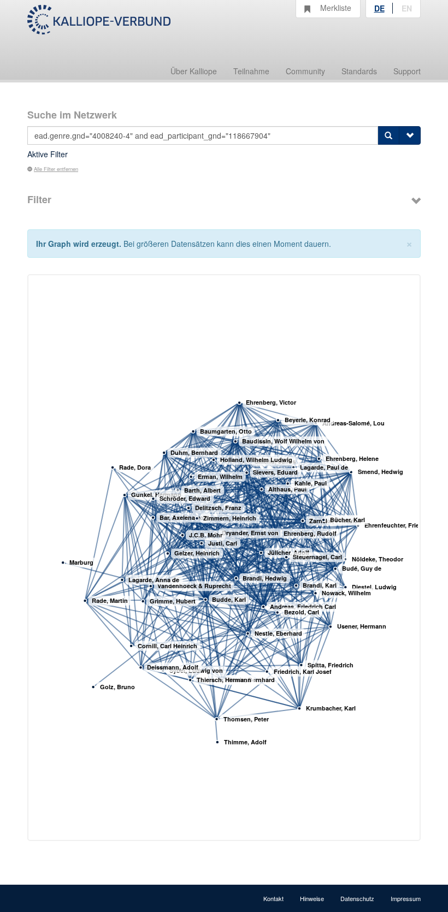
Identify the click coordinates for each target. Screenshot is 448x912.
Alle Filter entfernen (56, 169)
